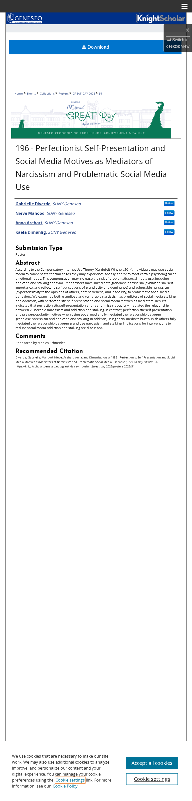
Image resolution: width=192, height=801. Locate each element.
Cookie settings (70, 780)
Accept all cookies (152, 763)
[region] (96, 771)
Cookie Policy (65, 786)
